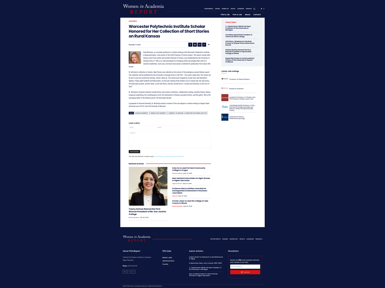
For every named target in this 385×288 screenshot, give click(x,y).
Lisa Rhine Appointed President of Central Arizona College (238, 36)
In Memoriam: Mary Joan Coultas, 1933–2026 (205, 263)
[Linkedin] (195, 45)
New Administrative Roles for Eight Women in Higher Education (191, 179)
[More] (209, 45)
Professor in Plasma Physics (239, 79)
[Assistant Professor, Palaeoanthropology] (224, 117)
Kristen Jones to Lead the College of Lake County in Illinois (190, 202)
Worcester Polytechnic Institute (196, 113)
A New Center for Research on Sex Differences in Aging (206, 258)
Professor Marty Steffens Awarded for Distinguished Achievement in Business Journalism (189, 190)
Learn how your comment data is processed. (169, 156)
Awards (133, 21)
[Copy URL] (204, 45)
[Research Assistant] (224, 88)
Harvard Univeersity (141, 113)
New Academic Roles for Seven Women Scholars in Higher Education (203, 275)
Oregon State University (159, 113)
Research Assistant (236, 89)
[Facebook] (264, 9)
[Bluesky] (261, 9)
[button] (254, 8)
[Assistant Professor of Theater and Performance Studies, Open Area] (224, 97)
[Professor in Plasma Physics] (224, 78)
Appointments (177, 183)
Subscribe (246, 272)
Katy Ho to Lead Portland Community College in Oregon (188, 169)
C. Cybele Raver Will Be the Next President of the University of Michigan (238, 28)
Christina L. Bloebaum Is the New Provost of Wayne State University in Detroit (239, 43)
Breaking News (134, 217)
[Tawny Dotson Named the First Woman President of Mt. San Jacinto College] (148, 186)
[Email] (200, 45)
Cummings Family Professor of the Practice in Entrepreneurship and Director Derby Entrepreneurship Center (242, 107)
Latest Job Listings (230, 71)
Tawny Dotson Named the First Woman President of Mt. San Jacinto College (147, 212)
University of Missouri (176, 113)
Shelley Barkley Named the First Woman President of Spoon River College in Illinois (238, 51)
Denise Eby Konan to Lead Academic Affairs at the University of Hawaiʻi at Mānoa (239, 60)
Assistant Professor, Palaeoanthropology (237, 117)
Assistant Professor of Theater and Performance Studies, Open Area (242, 98)
